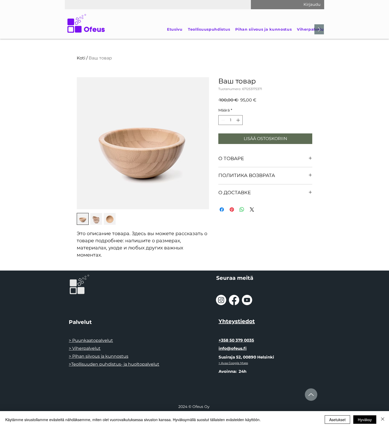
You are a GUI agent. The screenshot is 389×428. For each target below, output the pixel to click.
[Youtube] (247, 300)
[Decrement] (222, 120)
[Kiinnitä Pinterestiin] (232, 209)
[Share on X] (252, 209)
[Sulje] (382, 419)
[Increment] (238, 120)
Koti (81, 58)
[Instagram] (221, 300)
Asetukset (337, 419)
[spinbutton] (230, 120)
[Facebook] (234, 300)
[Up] (311, 394)
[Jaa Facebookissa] (222, 209)
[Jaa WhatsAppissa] (242, 209)
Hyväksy (365, 419)
